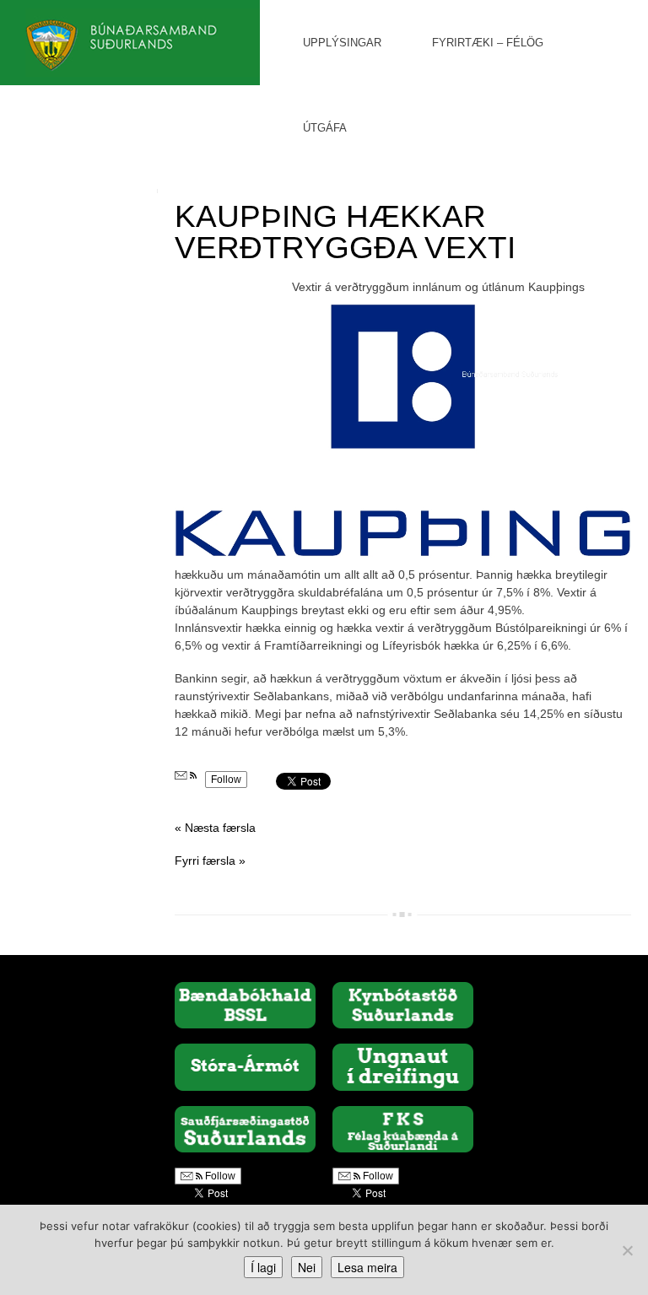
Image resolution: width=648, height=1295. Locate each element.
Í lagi (263, 1267)
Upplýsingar (342, 42)
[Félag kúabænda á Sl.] (402, 1129)
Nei (307, 1267)
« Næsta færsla (215, 827)
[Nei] (626, 1250)
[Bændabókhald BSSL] (245, 1004)
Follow (226, 779)
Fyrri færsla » (210, 860)
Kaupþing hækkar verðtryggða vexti (345, 232)
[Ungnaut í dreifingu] (402, 1066)
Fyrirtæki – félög (487, 42)
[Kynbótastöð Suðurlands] (402, 1004)
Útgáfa (325, 127)
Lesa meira (367, 1267)
